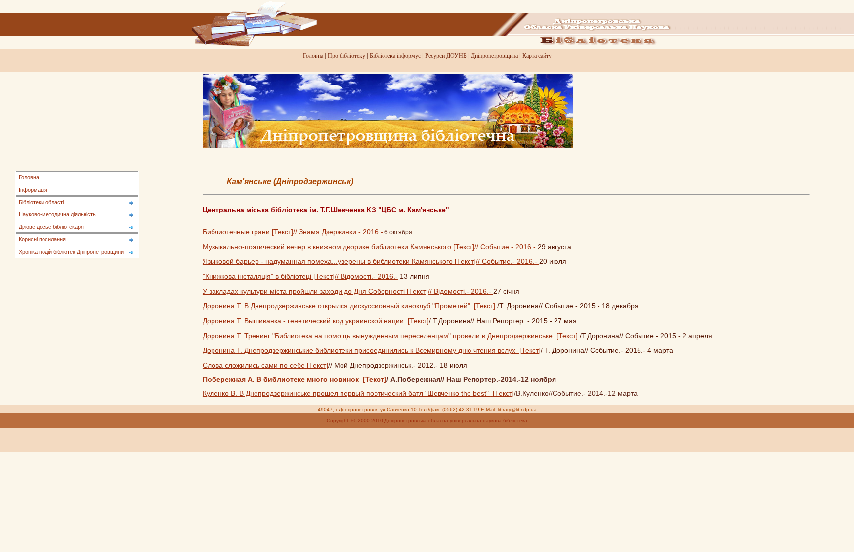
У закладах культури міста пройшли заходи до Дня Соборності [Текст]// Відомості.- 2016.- (348, 291)
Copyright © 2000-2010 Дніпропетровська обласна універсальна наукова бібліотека (427, 420)
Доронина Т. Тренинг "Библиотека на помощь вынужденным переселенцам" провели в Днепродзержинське (379, 336)
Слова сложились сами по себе (254, 365)
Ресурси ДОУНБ (446, 55)
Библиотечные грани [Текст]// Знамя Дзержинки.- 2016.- (293, 232)
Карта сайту (537, 55)
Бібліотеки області (41, 202)
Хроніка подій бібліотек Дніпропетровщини (71, 252)
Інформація (33, 190)
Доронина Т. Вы (228, 321)
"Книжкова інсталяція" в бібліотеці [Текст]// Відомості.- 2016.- (300, 276)
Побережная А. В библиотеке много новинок (282, 379)
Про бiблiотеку (346, 55)
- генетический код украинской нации (344, 321)
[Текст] (484, 306)
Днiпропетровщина (494, 55)
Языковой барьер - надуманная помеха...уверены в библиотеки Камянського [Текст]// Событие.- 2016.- (371, 261)
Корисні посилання (42, 239)
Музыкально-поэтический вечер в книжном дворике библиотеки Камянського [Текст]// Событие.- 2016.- (370, 247)
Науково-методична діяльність (57, 214)
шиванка (267, 321)
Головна (313, 55)
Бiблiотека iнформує (395, 55)
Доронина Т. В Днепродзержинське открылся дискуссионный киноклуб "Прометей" (337, 306)
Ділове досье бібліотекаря (51, 227)
